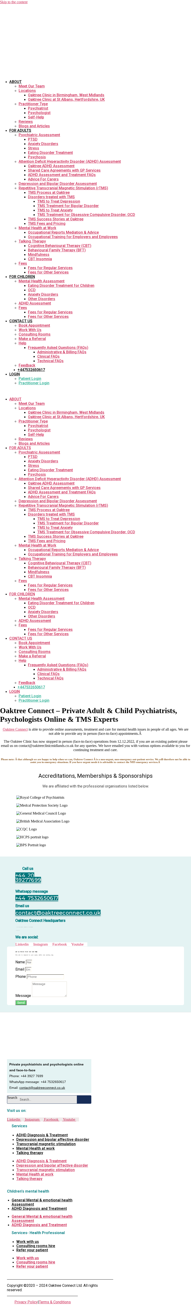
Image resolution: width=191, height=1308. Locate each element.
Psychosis (37, 157)
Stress (33, 148)
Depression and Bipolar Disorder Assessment (58, 183)
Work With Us (30, 330)
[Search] (84, 1099)
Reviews (26, 121)
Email (20, 969)
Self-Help (36, 117)
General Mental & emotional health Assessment (42, 1202)
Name (20, 962)
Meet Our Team (32, 86)
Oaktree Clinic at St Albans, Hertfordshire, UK (66, 99)
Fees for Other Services (48, 272)
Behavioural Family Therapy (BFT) (57, 250)
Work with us (27, 1241)
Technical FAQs (50, 361)
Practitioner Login (34, 383)
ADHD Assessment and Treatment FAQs (62, 175)
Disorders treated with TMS (51, 197)
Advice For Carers (43, 179)
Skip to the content (13, 2)
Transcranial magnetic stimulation (46, 1144)
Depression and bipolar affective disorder (52, 1139)
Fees (23, 263)
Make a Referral (32, 339)
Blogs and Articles (34, 126)
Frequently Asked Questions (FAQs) (58, 347)
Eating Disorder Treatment (50, 152)
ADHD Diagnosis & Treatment (42, 1135)
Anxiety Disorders (43, 144)
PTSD (33, 139)
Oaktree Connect (15, 729)
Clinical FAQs (48, 356)
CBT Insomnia (40, 259)
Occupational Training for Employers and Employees (73, 237)
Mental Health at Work (37, 228)
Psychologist (39, 113)
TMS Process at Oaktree (49, 192)
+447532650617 (31, 370)
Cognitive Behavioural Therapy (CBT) (59, 245)
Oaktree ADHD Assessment (51, 166)
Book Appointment (34, 325)
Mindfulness (38, 254)
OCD (32, 290)
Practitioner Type (33, 104)
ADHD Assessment (35, 303)
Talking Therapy (32, 241)
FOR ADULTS (20, 130)
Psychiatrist (38, 108)
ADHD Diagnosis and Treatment (39, 1208)
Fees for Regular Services (50, 268)
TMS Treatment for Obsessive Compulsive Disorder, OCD (86, 214)
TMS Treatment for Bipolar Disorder (68, 206)
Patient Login (30, 378)
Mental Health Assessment (42, 281)
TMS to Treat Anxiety (55, 210)
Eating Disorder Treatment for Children (61, 285)
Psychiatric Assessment (39, 135)
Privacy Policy (26, 1302)
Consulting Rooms (35, 334)
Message (23, 995)
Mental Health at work (35, 1148)
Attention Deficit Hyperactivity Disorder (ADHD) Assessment (70, 161)
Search (12, 1098)
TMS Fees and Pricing (46, 223)
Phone (21, 976)
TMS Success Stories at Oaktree (55, 219)
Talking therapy (29, 1153)
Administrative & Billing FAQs (61, 352)
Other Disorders (41, 299)
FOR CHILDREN (22, 276)
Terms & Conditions (55, 1302)
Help (22, 343)
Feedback (27, 365)
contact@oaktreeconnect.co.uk (42, 1087)
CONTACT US (20, 321)
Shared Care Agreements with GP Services (64, 170)
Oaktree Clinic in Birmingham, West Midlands (66, 95)
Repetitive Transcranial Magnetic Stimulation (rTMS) (63, 188)
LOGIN (14, 374)
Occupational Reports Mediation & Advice (63, 232)
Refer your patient (32, 1250)
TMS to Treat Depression (58, 201)
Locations (27, 90)
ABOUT (15, 82)
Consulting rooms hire (35, 1246)
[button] (74, 391)
